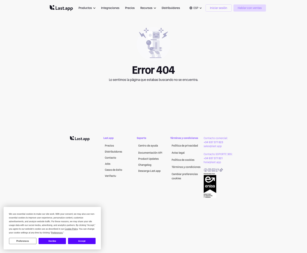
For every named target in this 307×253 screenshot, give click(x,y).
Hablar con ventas (250, 8)
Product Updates (148, 159)
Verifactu (110, 176)
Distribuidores (171, 8)
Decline (52, 241)
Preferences (22, 241)
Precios (130, 8)
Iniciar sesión (218, 8)
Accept (81, 241)
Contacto (110, 158)
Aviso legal (178, 153)
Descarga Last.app (149, 171)
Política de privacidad (185, 146)
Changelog (144, 165)
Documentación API (150, 153)
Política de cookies (183, 160)
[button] (87, 8)
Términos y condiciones (186, 167)
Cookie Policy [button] (71, 229)
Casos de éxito (113, 170)
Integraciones (110, 8)
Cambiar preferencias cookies (185, 176)
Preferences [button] (57, 232)
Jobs (107, 164)
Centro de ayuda (148, 146)
